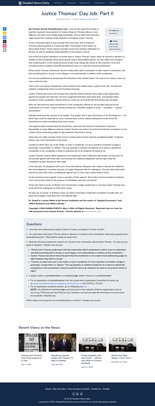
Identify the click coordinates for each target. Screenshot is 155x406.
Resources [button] (85, 2)
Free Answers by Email (78, 389)
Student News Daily (35, 3)
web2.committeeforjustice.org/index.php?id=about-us (57, 283)
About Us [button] (99, 2)
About (48, 389)
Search (112, 2)
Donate (106, 389)
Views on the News (89, 19)
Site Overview (59, 389)
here (85, 286)
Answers (71, 2)
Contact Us (96, 389)
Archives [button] (58, 2)
